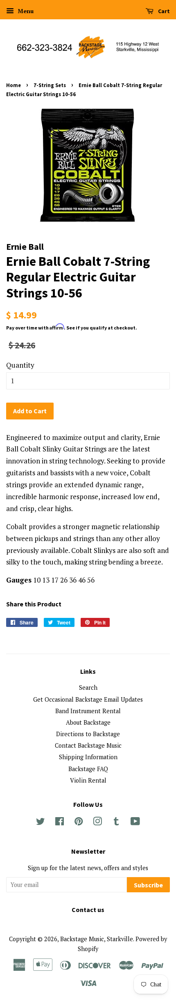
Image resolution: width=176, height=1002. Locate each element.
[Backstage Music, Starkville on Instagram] (97, 823)
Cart (163, 11)
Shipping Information (88, 757)
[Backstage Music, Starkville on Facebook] (59, 823)
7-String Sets (50, 85)
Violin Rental (88, 780)
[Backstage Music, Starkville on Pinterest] (78, 823)
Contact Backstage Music (88, 745)
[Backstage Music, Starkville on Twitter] (40, 823)
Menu (25, 11)
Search (88, 687)
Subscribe (148, 885)
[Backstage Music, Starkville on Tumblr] (116, 823)
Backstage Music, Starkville (96, 939)
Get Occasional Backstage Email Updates (88, 699)
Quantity (20, 365)
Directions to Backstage (88, 734)
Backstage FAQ (88, 769)
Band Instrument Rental (88, 711)
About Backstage (88, 722)
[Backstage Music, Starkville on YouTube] (135, 823)
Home (13, 85)
